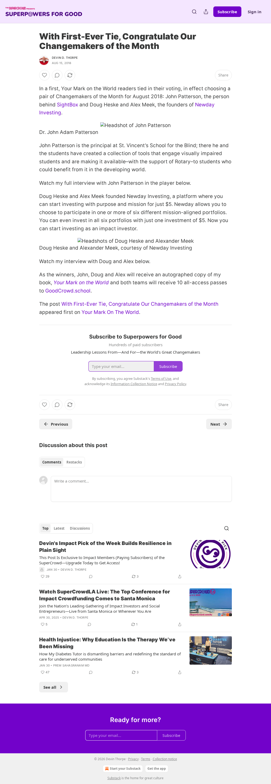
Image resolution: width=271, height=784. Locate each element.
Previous (59, 424)
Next (215, 424)
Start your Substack (125, 768)
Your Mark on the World (81, 283)
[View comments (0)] (57, 75)
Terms (145, 759)
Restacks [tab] (74, 462)
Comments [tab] (51, 462)
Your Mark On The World (110, 312)
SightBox (67, 105)
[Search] (194, 11)
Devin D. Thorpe (65, 58)
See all (49, 687)
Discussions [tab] (80, 528)
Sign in (254, 11)
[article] (135, 560)
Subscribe (227, 11)
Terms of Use (161, 378)
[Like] (44, 75)
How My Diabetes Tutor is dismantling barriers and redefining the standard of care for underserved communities (110, 656)
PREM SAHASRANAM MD (71, 665)
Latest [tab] (59, 528)
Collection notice (165, 759)
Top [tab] (45, 528)
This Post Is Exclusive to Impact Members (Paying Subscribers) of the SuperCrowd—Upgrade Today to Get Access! (102, 560)
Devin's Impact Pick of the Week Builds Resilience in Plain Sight (105, 546)
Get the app (156, 768)
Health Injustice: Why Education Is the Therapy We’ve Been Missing (107, 643)
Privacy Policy (175, 383)
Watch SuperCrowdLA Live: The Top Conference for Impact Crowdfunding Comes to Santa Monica (104, 595)
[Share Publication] (206, 11)
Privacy (133, 759)
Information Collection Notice (134, 383)
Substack (114, 778)
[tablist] (62, 462)
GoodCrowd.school (68, 291)
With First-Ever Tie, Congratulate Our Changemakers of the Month (139, 304)
